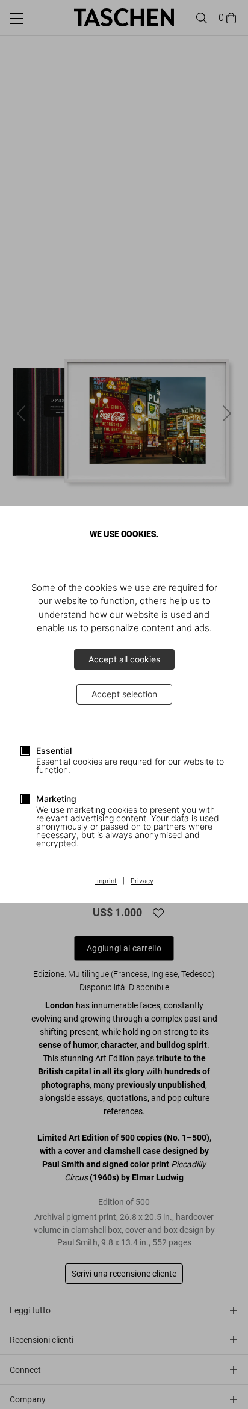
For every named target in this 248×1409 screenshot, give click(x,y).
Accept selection (124, 694)
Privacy (142, 881)
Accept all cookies (124, 659)
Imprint (106, 881)
